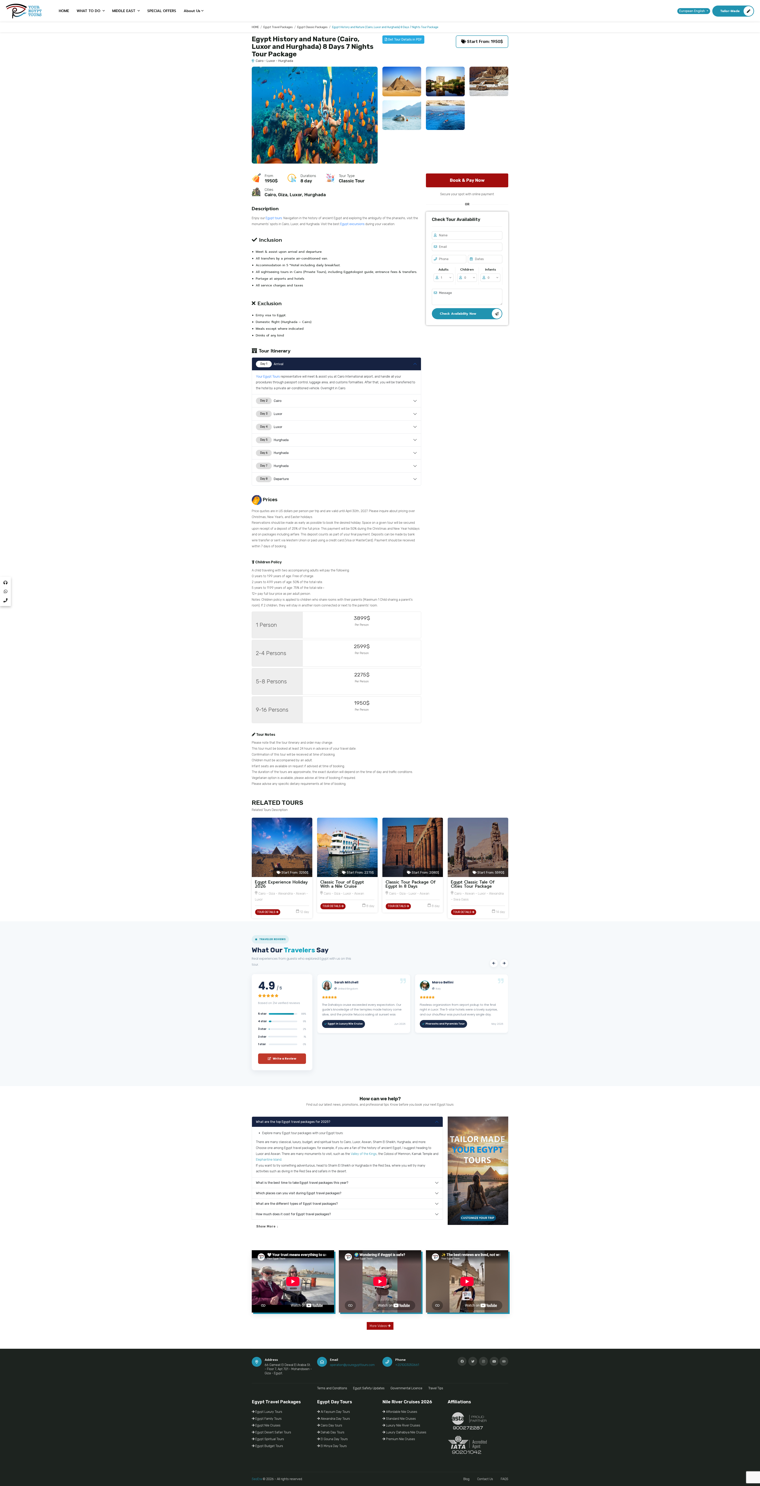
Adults (443, 269)
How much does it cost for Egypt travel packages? (293, 1214)
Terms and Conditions (332, 1388)
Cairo (271, 401)
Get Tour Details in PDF (404, 39)
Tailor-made (730, 11)
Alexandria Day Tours (335, 1419)
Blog (466, 1479)
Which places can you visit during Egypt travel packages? (298, 1193)
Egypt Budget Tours (269, 1446)
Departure (274, 479)
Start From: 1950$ (484, 41)
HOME (64, 11)
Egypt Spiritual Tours (269, 1439)
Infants (490, 269)
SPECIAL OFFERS (161, 11)
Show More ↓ (267, 1226)
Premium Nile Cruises (400, 1439)
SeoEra (257, 1479)
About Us (192, 11)
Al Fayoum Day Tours (335, 1412)
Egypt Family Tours (268, 1419)
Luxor (271, 414)
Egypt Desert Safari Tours (273, 1432)
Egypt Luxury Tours (268, 1412)
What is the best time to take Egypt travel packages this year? (302, 1183)
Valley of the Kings (364, 1154)
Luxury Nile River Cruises (402, 1425)
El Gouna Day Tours (334, 1439)
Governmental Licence (406, 1388)
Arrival (271, 364)
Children (467, 269)
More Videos (379, 1326)
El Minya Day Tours (333, 1446)
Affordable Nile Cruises (401, 1412)
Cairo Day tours (331, 1425)
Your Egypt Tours (268, 376)
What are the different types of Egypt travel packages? (297, 1204)
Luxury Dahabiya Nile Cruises (405, 1432)
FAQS (504, 1479)
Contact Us (485, 1479)
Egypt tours (274, 218)
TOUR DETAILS (266, 912)
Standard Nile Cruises (400, 1419)
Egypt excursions (352, 224)
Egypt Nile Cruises (267, 1425)
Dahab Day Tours (332, 1432)
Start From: (294, 872)
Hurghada (274, 440)
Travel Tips (435, 1388)
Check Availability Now (458, 313)
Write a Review (284, 1059)
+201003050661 (407, 1365)
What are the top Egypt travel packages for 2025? (293, 1122)
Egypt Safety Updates (369, 1388)
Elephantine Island (268, 1159)
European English (692, 11)
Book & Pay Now (467, 180)
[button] (494, 963)
